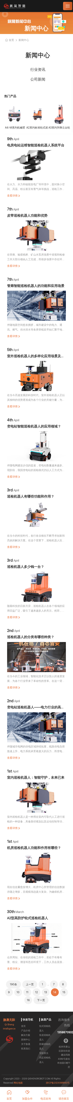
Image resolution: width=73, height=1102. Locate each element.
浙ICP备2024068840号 (58, 1083)
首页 (23, 1026)
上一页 (30, 984)
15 (64, 992)
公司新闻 (37, 79)
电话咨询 (45, 1098)
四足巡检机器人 (45, 1059)
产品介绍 (25, 1030)
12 (36, 992)
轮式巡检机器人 (45, 1028)
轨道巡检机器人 (45, 1037)
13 (45, 992)
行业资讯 (37, 69)
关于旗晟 (25, 1044)
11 (27, 992)
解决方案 (25, 1035)
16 (28, 1000)
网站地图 (18, 1083)
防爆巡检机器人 (45, 1046)
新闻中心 (25, 1039)
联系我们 (25, 1048)
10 (18, 992)
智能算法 (43, 1053)
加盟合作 (27, 1098)
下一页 (41, 1000)
